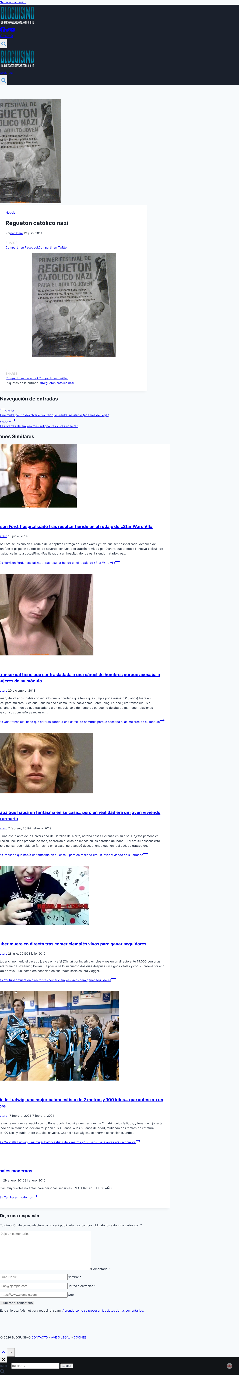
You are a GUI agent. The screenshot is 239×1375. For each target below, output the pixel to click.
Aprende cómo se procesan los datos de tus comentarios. (103, 1310)
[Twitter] (8, 31)
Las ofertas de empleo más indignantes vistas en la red (39, 424)
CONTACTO (40, 1337)
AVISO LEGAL (61, 1337)
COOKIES (80, 1337)
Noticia (10, 212)
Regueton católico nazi (57, 383)
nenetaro (16, 233)
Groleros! (6, 36)
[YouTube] (12, 31)
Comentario (100, 1269)
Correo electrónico (82, 1286)
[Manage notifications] (229, 1366)
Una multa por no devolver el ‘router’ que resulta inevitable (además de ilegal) (54, 413)
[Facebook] (3, 31)
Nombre (74, 1277)
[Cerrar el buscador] (3, 1360)
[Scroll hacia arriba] (3, 1352)
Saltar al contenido (13, 2)
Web (71, 1294)
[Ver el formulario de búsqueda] (3, 43)
